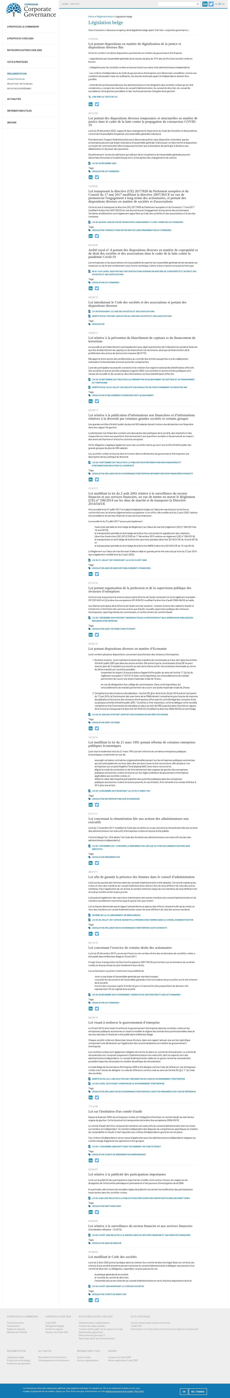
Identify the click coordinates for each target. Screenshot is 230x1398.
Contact (75, 4)
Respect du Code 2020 (57, 1332)
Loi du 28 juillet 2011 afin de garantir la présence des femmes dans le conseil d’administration (142, 920)
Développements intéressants (53, 1360)
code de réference (186, 1092)
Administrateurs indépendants (94, 1323)
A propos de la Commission (23, 27)
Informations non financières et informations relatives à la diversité (164, 1329)
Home (65, 4)
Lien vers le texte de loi (104, 97)
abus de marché (113, 568)
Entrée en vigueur (54, 1329)
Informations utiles (19, 111)
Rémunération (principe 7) (92, 1335)
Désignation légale (55, 1326)
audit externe (112, 629)
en (223, 4)
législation (98, 171)
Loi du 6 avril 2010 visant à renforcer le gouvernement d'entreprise (128, 1084)
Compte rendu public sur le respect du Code (101, 1329)
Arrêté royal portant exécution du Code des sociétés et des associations (132, 316)
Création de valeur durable (92, 1326)
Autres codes (84, 1357)
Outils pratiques (17, 62)
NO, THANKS (197, 1391)
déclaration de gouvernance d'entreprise (127, 474)
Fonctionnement (15, 1323)
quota (153, 928)
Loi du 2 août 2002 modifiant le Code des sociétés (118, 1286)
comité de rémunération (163, 1092)
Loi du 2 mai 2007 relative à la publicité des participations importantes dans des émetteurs (141, 1198)
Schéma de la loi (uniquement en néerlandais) (116, 915)
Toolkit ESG (136, 1326)
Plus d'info (139, 1391)
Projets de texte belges (19, 84)
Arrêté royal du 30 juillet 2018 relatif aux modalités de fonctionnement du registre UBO (139, 387)
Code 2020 (51, 1323)
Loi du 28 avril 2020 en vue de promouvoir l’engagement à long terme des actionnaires (137, 222)
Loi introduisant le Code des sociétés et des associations (123, 311)
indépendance (138, 1154)
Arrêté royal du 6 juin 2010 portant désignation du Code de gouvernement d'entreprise (138, 1079)
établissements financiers (119, 395)
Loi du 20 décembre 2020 (104, 163)
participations (113, 1206)
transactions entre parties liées (123, 230)
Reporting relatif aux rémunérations (97, 1338)
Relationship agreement (91, 1332)
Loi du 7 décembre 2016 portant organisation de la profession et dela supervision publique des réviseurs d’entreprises (142, 619)
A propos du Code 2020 (20, 38)
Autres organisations (87, 1360)
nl (216, 4)
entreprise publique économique (122, 799)
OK (184, 1391)
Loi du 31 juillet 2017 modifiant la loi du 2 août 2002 (119, 560)
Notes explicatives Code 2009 (123, 1360)
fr (219, 4)
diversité (188, 474)
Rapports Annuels (16, 1329)
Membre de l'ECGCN (17, 1332)
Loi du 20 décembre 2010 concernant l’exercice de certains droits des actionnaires (136, 995)
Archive (11, 122)
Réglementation (17, 73)
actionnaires (112, 171)
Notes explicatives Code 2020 (24, 50)
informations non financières (166, 474)
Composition (13, 1326)
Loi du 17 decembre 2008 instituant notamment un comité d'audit (126, 1147)
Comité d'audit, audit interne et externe (150, 1323)
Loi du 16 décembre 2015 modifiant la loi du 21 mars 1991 (121, 791)
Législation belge (16, 79)
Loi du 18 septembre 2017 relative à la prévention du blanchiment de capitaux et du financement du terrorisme (143, 381)
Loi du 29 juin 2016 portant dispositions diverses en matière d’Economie (130, 714)
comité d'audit (128, 629)
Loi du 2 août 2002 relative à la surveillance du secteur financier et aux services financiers (141, 1235)
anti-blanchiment (144, 395)
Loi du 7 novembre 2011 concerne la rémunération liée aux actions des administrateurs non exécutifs (141, 847)
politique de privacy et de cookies (120, 1391)
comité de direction (115, 1294)
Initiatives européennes (19, 89)
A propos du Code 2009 (119, 1357)
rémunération (148, 230)
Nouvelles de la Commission (52, 1357)
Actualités (14, 99)
